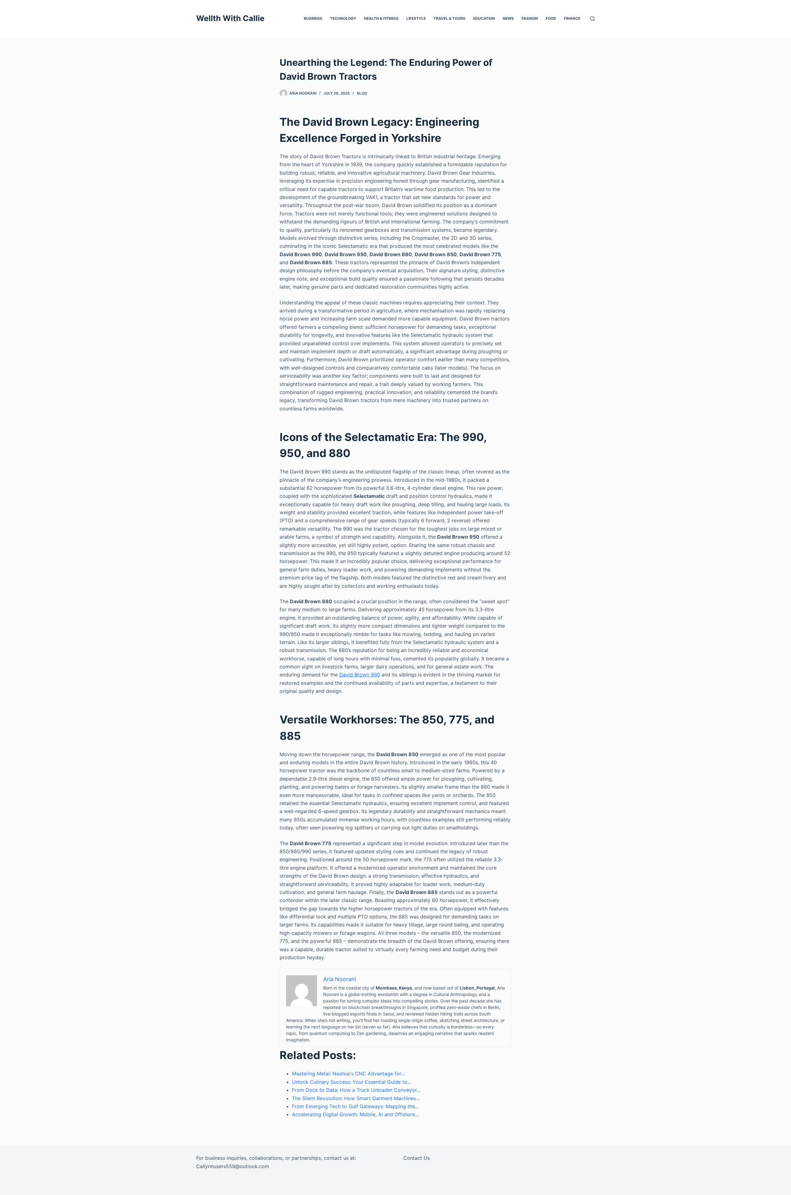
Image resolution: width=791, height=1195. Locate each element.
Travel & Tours (449, 18)
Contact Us (416, 1158)
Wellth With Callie (230, 18)
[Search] (592, 18)
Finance (572, 18)
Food (551, 18)
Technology (343, 18)
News (508, 18)
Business (313, 18)
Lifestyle (416, 18)
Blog (362, 93)
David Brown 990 (359, 675)
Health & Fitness (381, 18)
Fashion (530, 18)
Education (484, 18)
